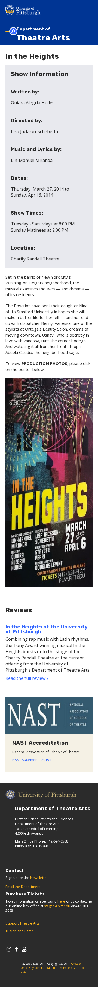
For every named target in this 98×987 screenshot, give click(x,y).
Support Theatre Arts (22, 923)
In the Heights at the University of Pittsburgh (46, 629)
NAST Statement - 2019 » (31, 759)
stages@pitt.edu (57, 906)
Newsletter (39, 877)
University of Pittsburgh (24, 10)
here (61, 901)
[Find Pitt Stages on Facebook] (16, 949)
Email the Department (23, 886)
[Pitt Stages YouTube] (24, 949)
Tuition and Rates (19, 931)
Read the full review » (27, 678)
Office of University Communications (51, 965)
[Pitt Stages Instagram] (8, 949)
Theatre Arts (43, 35)
